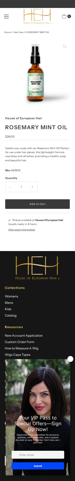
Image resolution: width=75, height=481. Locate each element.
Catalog (11, 315)
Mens (9, 303)
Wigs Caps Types (17, 355)
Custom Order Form (19, 342)
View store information (21, 229)
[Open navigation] (6, 16)
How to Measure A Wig (21, 348)
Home (7, 32)
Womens (11, 296)
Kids (8, 309)
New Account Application (24, 335)
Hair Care (18, 32)
